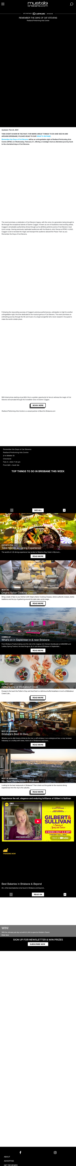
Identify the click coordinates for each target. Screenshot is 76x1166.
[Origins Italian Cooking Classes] (38, 580)
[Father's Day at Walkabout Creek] (38, 674)
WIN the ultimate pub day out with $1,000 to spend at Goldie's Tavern (26, 932)
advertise (9, 1161)
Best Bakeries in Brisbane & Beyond (22, 883)
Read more (38, 556)
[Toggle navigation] (2, 4)
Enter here (5, 935)
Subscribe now (37, 944)
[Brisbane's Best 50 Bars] (38, 721)
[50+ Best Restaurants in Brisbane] (38, 768)
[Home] (38, 4)
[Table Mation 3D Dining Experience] (38, 533)
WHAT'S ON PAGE (44, 136)
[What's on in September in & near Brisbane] (38, 627)
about (7, 1156)
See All (38, 510)
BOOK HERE (38, 405)
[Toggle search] (72, 4)
